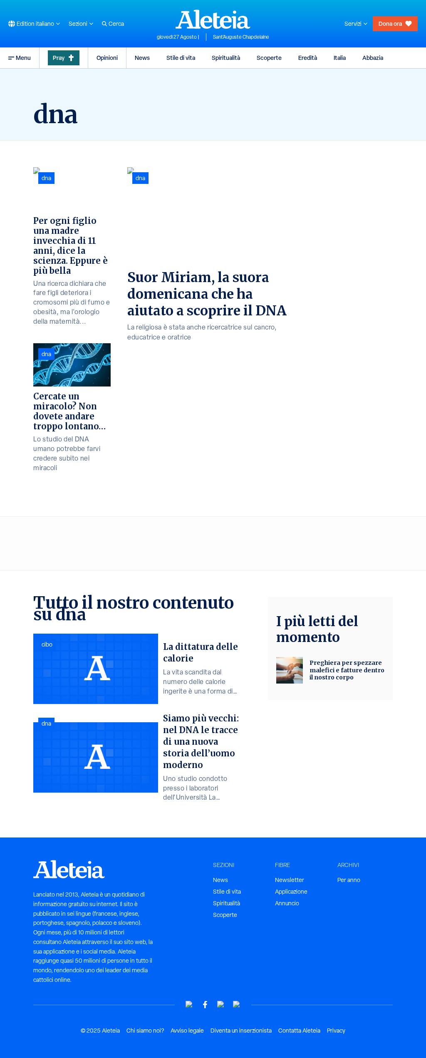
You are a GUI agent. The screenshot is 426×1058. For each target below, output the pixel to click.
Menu (23, 58)
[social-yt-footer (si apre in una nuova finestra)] (189, 1004)
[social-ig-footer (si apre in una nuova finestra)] (236, 1004)
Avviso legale (187, 1030)
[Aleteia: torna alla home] (213, 19)
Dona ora (390, 23)
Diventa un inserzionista (241, 1030)
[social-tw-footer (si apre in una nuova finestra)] (221, 1004)
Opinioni (107, 58)
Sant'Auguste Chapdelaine (241, 37)
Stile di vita (180, 58)
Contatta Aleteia (299, 1030)
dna (140, 178)
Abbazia (372, 58)
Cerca (116, 23)
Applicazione (291, 891)
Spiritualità (226, 58)
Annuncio (287, 903)
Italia (340, 58)
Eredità (307, 58)
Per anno (348, 880)
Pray (58, 58)
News (142, 58)
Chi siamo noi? (145, 1030)
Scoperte (269, 58)
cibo (47, 644)
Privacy (336, 1030)
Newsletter (289, 880)
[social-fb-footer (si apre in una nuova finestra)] (205, 1004)
